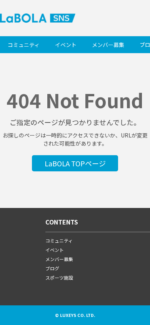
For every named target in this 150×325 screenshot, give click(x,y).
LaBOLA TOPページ (75, 163)
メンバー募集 (108, 45)
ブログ (52, 268)
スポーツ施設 (59, 277)
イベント (66, 45)
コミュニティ (24, 45)
